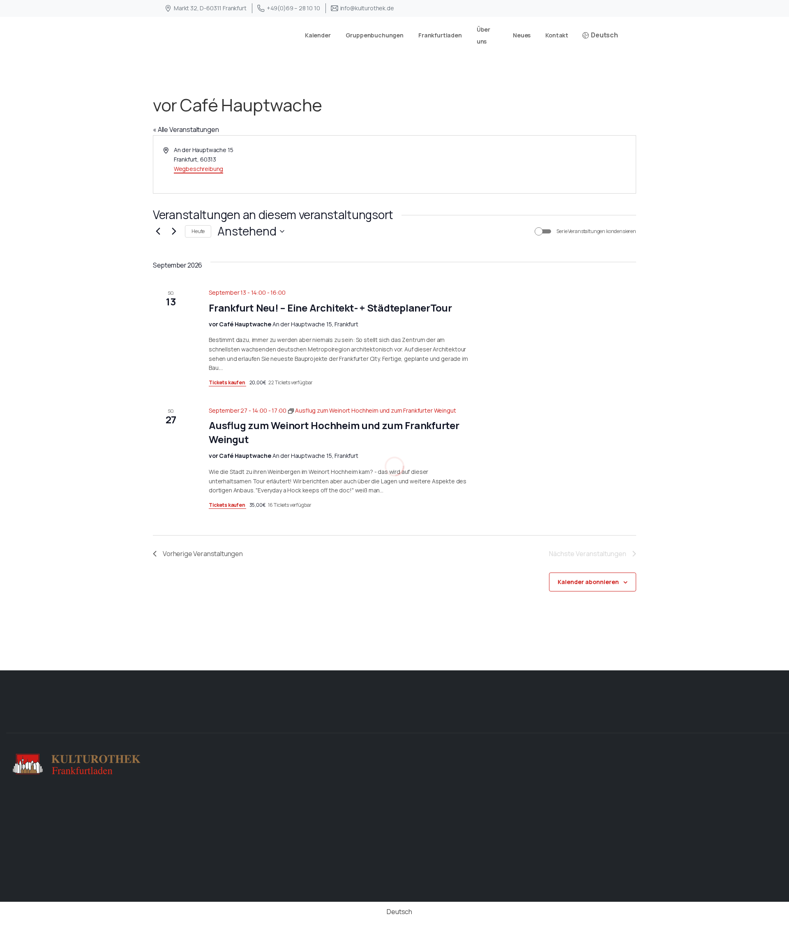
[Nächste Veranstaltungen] (174, 231)
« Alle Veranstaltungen (186, 129)
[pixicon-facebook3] (749, 718)
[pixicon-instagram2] (776, 718)
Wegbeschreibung (199, 169)
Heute (198, 231)
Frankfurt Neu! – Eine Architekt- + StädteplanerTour (330, 307)
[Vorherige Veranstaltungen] (158, 231)
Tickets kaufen (227, 382)
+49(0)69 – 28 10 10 (293, 8)
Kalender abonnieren (588, 582)
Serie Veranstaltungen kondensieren (596, 231)
